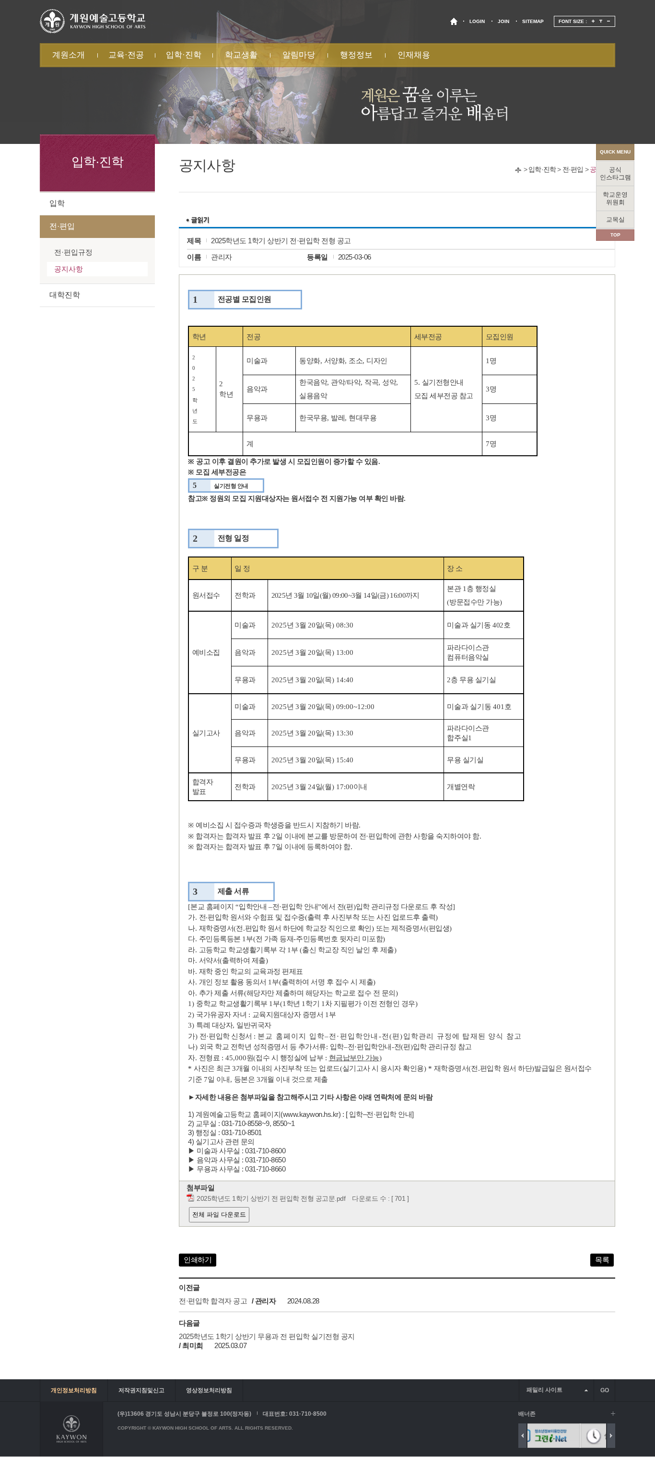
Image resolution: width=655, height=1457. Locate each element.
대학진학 (64, 295)
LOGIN (477, 21)
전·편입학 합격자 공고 (213, 1301)
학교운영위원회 (615, 198)
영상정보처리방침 (209, 1390)
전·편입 (573, 169)
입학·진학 (183, 54)
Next (611, 1435)
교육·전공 (126, 54)
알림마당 (298, 54)
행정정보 (356, 54)
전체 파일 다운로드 (219, 1214)
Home (518, 170)
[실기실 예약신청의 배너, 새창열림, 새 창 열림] (567, 1435)
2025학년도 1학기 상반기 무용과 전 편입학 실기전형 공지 (267, 1336)
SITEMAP (533, 21)
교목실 (615, 219)
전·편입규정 (73, 252)
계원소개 (68, 54)
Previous (522, 1435)
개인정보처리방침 (74, 1390)
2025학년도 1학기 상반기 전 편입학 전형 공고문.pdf (271, 1198)
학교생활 (241, 54)
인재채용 (414, 54)
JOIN (503, 21)
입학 (57, 203)
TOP (615, 234)
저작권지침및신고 (141, 1390)
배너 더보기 (613, 1413)
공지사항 (68, 269)
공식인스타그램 (615, 173)
